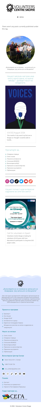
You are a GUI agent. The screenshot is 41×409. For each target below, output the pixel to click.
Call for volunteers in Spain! (18, 233)
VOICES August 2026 (16, 133)
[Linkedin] (19, 373)
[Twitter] (21, 181)
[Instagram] (7, 181)
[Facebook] (12, 181)
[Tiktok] (17, 181)
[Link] (31, 181)
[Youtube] (26, 181)
